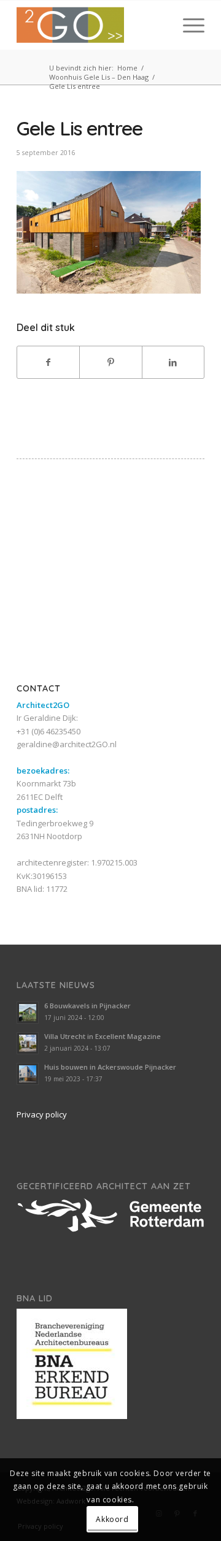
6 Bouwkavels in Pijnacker (87, 1005)
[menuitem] (187, 25)
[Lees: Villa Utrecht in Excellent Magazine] (28, 1043)
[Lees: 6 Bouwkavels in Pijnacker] (28, 1013)
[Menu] (187, 25)
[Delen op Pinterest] (110, 362)
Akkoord (112, 1519)
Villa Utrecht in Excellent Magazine (102, 1036)
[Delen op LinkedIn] (173, 362)
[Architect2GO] (92, 25)
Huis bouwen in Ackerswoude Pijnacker (110, 1066)
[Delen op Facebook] (48, 362)
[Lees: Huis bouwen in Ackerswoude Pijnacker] (28, 1074)
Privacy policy (42, 1114)
